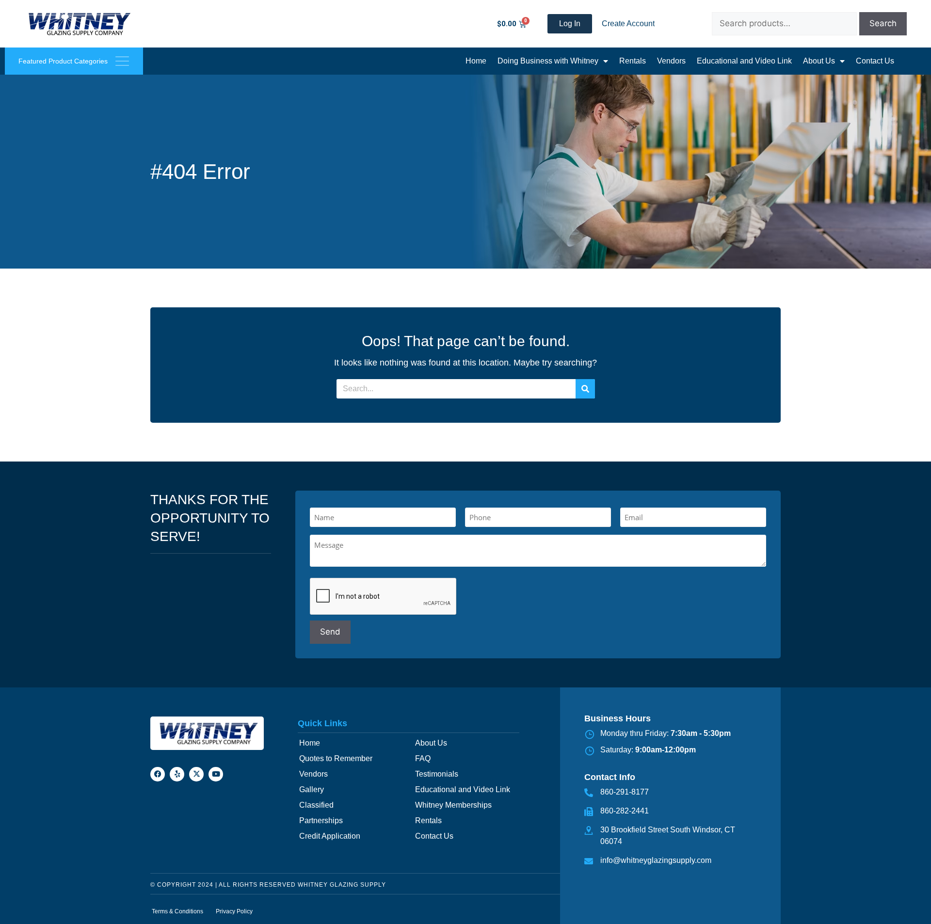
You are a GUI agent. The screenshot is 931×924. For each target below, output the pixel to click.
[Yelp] (177, 774)
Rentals (632, 61)
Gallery (311, 789)
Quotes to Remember (335, 758)
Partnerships (321, 820)
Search (883, 23)
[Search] (585, 388)
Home (476, 61)
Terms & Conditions (177, 911)
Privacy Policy (234, 911)
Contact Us (875, 61)
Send (330, 632)
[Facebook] (157, 774)
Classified (316, 805)
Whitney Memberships (453, 805)
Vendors (671, 61)
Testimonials (436, 774)
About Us (819, 61)
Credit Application (329, 836)
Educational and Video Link (744, 61)
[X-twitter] (196, 774)
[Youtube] (216, 774)
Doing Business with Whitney (548, 61)
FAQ (423, 758)
